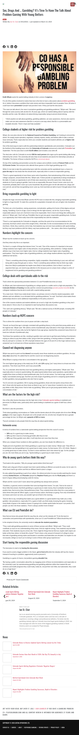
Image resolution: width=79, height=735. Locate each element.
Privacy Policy (55, 727)
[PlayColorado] (38, 4)
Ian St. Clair (14, 22)
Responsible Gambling (30, 727)
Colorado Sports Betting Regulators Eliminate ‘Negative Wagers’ (65, 594)
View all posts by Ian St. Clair (27, 629)
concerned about (43, 159)
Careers (13, 727)
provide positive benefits (61, 288)
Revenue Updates (43, 727)
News (4, 19)
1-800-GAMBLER (40, 708)
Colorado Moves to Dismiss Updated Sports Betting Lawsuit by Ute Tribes (18, 594)
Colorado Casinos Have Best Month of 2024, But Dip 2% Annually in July (42, 594)
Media (63, 727)
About (20, 727)
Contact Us (6, 727)
